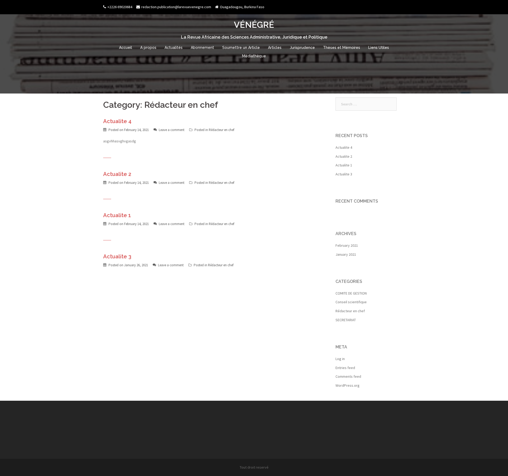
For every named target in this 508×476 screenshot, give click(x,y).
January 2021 (345, 254)
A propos (148, 47)
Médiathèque (254, 56)
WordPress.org (347, 385)
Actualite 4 (117, 121)
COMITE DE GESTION (351, 293)
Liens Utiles (378, 47)
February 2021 (346, 245)
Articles (275, 47)
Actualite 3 (117, 256)
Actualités (174, 47)
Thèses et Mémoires (341, 47)
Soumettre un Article (241, 47)
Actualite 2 (117, 174)
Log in (340, 358)
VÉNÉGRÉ (254, 25)
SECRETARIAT (345, 320)
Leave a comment (171, 130)
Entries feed (345, 367)
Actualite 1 (117, 215)
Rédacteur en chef (221, 130)
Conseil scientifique (351, 302)
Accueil (125, 47)
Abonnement (202, 47)
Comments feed (348, 376)
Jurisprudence (302, 47)
